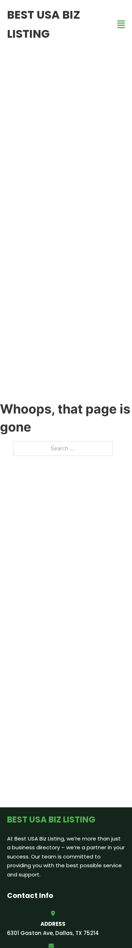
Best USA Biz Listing (43, 24)
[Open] (121, 24)
